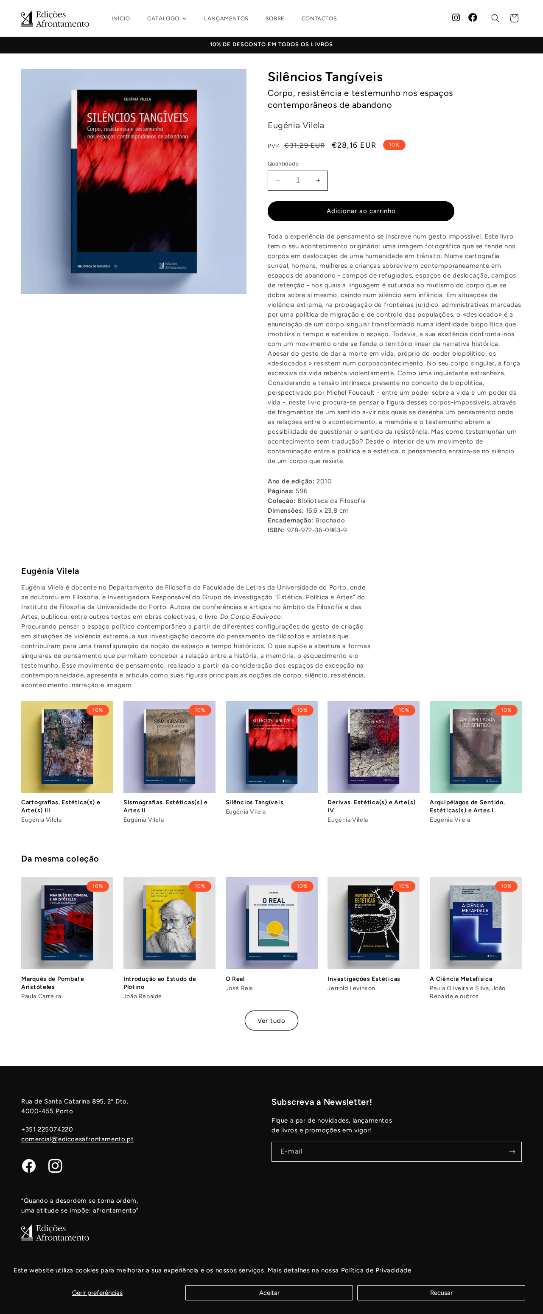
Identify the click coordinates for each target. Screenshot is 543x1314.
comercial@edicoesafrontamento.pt (77, 1139)
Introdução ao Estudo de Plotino (159, 983)
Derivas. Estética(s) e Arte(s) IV (371, 806)
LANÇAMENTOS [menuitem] (226, 18)
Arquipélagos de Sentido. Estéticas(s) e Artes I (467, 806)
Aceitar (269, 1293)
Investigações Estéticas (363, 979)
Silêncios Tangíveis (255, 802)
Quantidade (283, 163)
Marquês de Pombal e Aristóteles (52, 983)
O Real (235, 979)
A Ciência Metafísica (461, 979)
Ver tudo (271, 1021)
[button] (495, 18)
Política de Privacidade (376, 1270)
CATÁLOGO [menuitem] (163, 18)
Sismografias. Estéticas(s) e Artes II (165, 806)
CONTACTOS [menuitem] (319, 18)
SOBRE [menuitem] (275, 18)
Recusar (441, 1293)
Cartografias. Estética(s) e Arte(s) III (60, 806)
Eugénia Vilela (50, 571)
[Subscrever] (512, 1152)
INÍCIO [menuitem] (121, 18)
